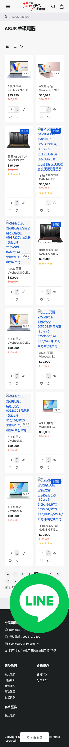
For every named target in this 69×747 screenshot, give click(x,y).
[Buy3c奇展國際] (8, 6)
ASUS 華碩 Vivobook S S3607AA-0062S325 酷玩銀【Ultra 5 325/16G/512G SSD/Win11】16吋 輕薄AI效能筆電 (18, 439)
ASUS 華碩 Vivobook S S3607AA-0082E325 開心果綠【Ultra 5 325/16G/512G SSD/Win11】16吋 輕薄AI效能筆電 (18, 509)
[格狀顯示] (8, 46)
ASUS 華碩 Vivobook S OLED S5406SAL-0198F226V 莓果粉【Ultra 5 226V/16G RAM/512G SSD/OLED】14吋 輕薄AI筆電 (19, 271)
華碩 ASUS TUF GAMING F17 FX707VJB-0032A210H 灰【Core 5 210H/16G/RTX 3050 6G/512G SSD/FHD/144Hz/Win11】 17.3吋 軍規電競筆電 (19, 158)
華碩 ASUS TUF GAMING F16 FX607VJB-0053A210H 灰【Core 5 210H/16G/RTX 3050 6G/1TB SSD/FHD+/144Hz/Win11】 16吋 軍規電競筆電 (50, 177)
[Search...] (53, 6)
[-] (17, 111)
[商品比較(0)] (20, 46)
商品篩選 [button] (36, 737)
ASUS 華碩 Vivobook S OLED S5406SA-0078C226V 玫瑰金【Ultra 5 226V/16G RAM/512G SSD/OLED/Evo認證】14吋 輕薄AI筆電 (50, 88)
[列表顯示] (15, 46)
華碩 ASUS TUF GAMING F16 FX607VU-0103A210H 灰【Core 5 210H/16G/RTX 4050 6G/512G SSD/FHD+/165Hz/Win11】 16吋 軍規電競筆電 (50, 528)
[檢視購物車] (62, 6)
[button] (23, 109)
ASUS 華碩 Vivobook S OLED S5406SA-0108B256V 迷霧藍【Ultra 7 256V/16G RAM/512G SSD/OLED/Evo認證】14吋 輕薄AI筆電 (19, 341)
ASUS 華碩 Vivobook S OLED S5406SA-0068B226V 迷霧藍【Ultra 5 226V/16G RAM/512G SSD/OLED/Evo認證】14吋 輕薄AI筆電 (19, 88)
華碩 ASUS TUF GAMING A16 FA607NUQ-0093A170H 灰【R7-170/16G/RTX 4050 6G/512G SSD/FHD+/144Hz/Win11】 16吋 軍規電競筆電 (50, 252)
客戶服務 (11, 707)
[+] (17, 108)
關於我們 (11, 666)
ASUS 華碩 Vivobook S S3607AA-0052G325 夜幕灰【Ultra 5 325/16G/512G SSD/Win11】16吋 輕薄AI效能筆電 (50, 355)
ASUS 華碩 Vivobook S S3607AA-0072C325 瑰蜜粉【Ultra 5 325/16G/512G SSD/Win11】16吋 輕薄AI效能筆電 (50, 425)
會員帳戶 (43, 666)
